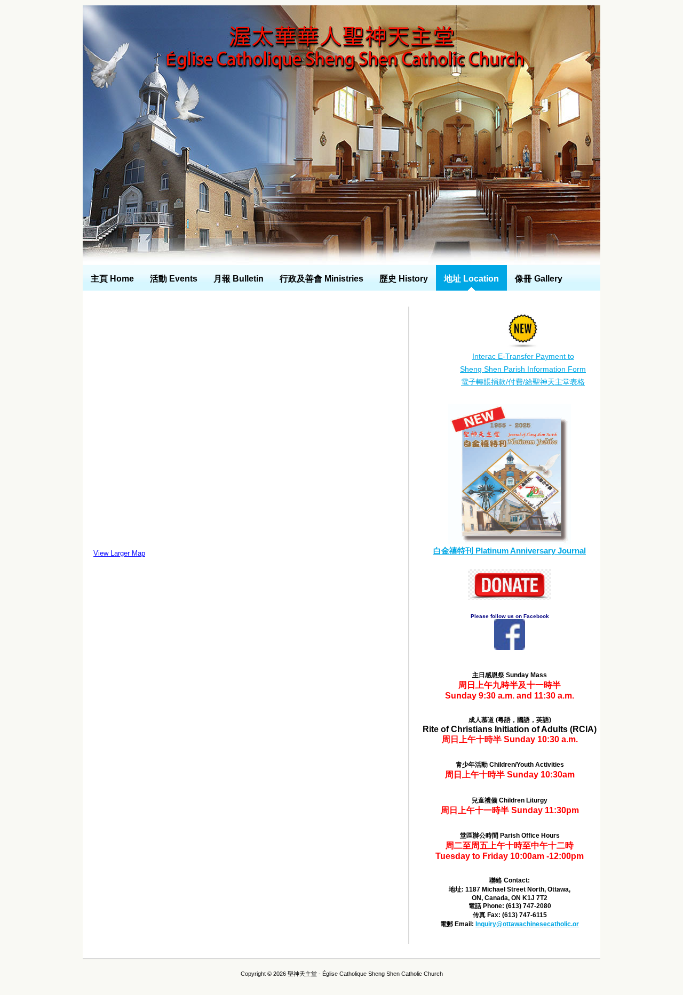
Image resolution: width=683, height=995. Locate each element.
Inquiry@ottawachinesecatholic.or (527, 924)
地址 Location (471, 278)
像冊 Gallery (538, 278)
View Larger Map (119, 553)
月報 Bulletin (238, 278)
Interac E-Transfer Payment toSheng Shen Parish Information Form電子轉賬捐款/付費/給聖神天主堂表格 (523, 369)
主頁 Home (112, 278)
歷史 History (403, 278)
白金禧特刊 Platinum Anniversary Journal (509, 550)
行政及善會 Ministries (321, 278)
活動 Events (173, 278)
